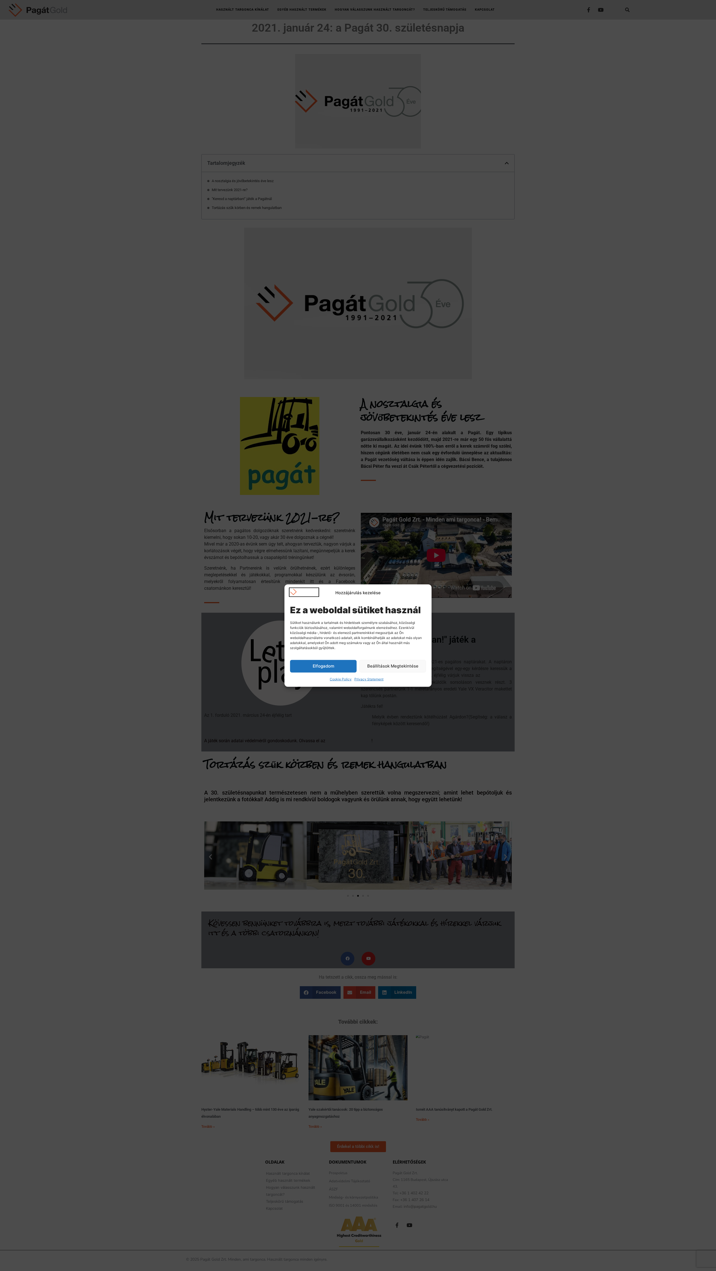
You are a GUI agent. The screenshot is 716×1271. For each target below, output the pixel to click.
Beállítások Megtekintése (392, 666)
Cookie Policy (341, 679)
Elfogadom (323, 666)
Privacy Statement (368, 679)
